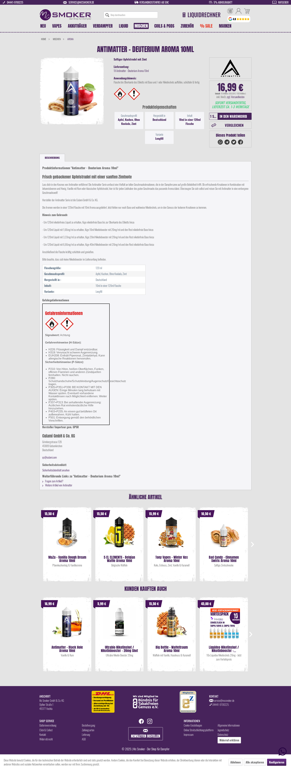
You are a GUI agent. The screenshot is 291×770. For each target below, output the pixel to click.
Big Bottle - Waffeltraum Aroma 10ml (172, 649)
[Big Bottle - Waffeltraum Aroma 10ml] (172, 625)
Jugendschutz (223, 730)
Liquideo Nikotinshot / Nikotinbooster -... (224, 649)
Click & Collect (46, 730)
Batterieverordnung (47, 725)
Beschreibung (52, 157)
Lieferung (86, 735)
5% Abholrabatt (223, 2)
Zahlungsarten (88, 730)
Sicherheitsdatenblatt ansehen (56, 470)
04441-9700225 (15, 2)
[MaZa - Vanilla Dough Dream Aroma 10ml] (67, 535)
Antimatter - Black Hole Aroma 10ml (67, 649)
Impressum (188, 735)
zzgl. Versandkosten (236, 97)
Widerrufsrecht (46, 739)
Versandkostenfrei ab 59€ (154, 2)
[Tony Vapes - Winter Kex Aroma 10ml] (172, 535)
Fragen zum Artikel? (54, 481)
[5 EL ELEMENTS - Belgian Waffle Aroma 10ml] (119, 535)
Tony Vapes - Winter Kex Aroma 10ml (171, 559)
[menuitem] (131, 14)
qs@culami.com (49, 457)
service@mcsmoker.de (81, 2)
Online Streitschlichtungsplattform (199, 730)
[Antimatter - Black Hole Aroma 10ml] (67, 625)
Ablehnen (235, 762)
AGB (84, 739)
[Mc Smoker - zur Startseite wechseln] (65, 15)
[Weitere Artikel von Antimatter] (230, 68)
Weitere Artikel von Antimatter (58, 485)
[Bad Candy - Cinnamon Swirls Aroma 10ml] (224, 535)
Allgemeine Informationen (229, 725)
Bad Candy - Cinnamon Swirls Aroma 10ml (224, 559)
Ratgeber (283, 2)
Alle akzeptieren (255, 762)
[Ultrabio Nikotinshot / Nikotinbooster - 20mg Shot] (119, 625)
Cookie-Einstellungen (193, 725)
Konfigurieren (276, 762)
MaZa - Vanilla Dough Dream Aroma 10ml (67, 559)
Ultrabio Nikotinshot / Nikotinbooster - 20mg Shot (119, 649)
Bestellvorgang (88, 725)
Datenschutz (223, 735)
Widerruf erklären (229, 740)
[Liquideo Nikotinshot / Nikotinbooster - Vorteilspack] (224, 625)
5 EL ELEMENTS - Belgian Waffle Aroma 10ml (119, 559)
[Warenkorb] (247, 11)
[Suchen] (107, 14)
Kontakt (42, 735)
